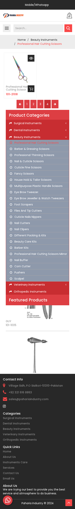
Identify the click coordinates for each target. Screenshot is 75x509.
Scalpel (19, 279)
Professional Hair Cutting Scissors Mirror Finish (38, 254)
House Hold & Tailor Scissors (33, 180)
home (22, 40)
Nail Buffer (21, 260)
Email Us (8, 478)
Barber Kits (21, 248)
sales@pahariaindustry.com (28, 399)
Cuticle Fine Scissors (28, 167)
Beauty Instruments (44, 40)
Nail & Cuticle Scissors (29, 161)
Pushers (19, 272)
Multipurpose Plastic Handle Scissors (38, 186)
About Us (9, 457)
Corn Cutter (22, 266)
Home (7, 451)
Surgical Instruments (17, 418)
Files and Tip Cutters (28, 211)
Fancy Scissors (24, 174)
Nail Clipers (21, 229)
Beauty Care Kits (25, 241)
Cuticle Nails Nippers (27, 217)
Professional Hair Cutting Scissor (17, 88)
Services (8, 468)
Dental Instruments (16, 423)
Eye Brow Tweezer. (26, 192)
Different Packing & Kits (30, 235)
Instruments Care (15, 462)
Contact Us (11, 473)
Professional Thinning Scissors (34, 155)
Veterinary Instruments (19, 434)
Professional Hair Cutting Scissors (40, 44)
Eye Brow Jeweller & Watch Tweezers (39, 198)
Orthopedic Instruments (20, 440)
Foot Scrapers (23, 204)
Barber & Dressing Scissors (31, 149)
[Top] (68, 502)
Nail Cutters (22, 223)
